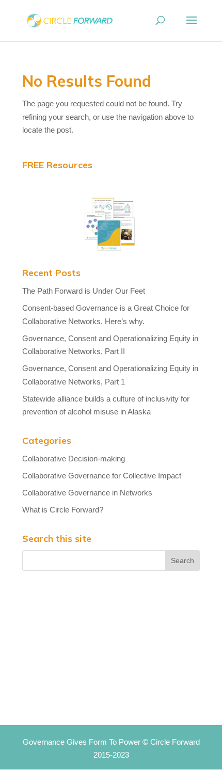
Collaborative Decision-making (73, 458)
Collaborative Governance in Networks (87, 492)
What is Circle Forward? (62, 509)
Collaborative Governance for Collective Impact (101, 475)
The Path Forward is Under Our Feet (83, 290)
